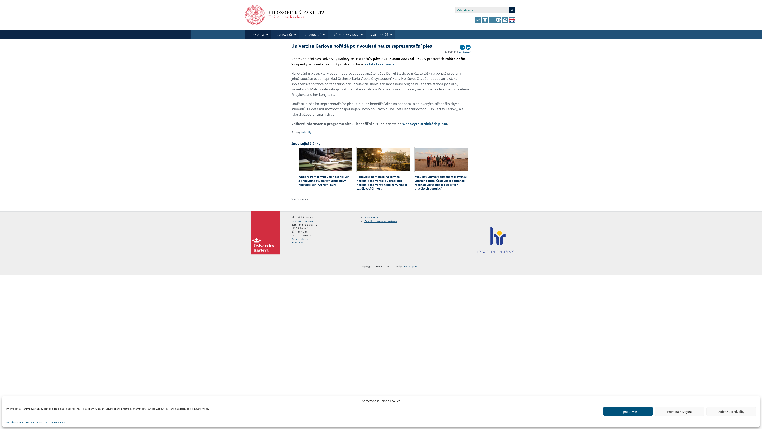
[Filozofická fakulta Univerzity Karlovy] (285, 14)
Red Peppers (411, 266)
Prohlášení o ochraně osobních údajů (45, 422)
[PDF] (462, 46)
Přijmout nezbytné (679, 412)
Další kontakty (299, 239)
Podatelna (297, 242)
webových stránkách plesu (424, 123)
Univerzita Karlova (302, 221)
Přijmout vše (628, 412)
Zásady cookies (14, 422)
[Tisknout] (468, 46)
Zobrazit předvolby (731, 412)
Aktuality (306, 132)
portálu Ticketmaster (380, 64)
